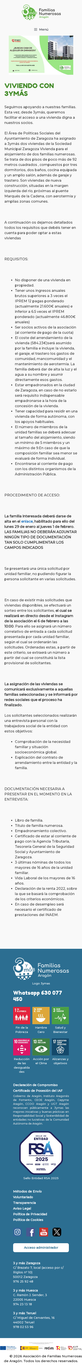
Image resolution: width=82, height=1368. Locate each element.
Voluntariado (23, 1197)
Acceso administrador (41, 1248)
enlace (27, 521)
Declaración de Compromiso (35, 1085)
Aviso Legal (22, 1208)
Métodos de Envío (27, 1191)
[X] (56, 1235)
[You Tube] (43, 1235)
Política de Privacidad (30, 1214)
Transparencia (24, 1203)
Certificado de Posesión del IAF (38, 1091)
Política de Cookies (28, 1220)
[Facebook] (30, 1235)
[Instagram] (17, 1235)
